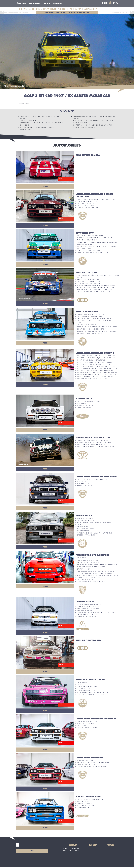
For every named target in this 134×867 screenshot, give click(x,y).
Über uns (21, 3)
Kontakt (57, 3)
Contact (73, 845)
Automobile (35, 3)
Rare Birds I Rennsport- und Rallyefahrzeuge (40, 9)
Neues (47, 3)
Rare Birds (61, 9)
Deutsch (82, 3)
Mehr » (45, 186)
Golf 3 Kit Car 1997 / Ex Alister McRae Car (67, 12)
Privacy (110, 845)
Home (20, 9)
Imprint (93, 845)
